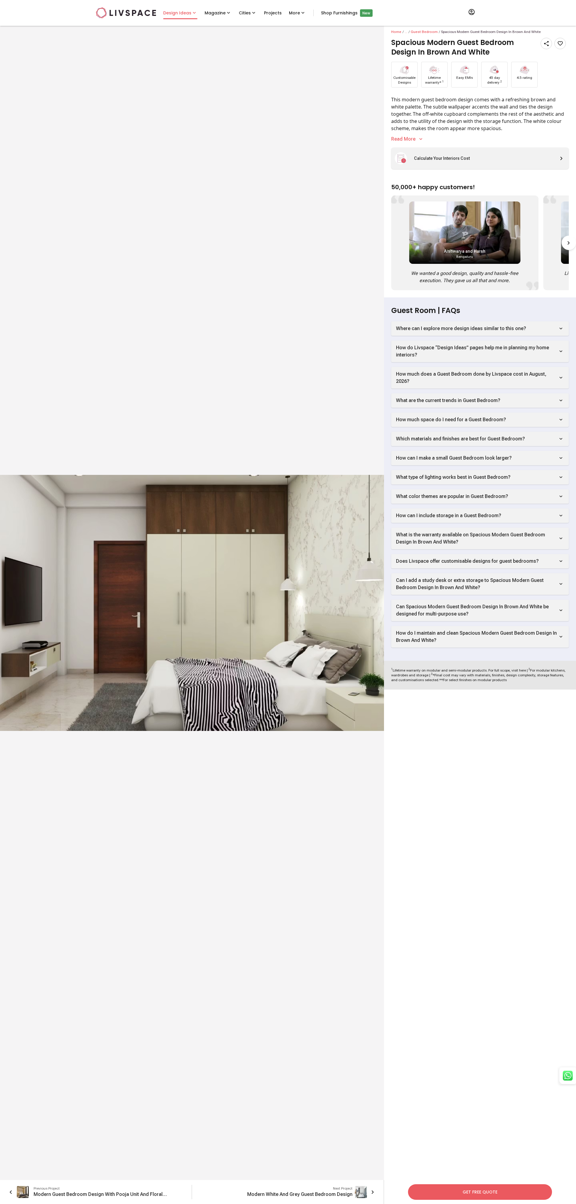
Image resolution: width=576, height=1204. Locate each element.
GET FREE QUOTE (480, 1192)
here (522, 670)
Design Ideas (177, 13)
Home (396, 32)
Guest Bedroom (424, 32)
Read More (403, 139)
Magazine (215, 13)
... (406, 32)
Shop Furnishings (339, 13)
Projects (273, 13)
